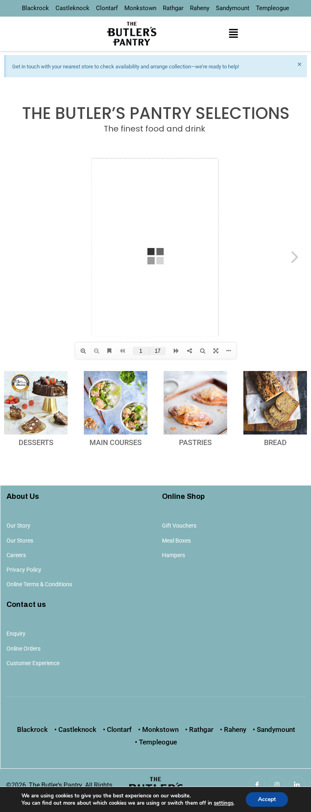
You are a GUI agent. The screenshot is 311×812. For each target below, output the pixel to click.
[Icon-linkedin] (297, 784)
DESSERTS (36, 442)
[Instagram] (277, 784)
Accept (267, 799)
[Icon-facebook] (257, 784)
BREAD (275, 442)
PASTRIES (195, 442)
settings (223, 803)
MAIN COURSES (115, 442)
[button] (233, 33)
